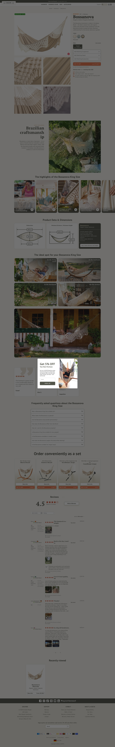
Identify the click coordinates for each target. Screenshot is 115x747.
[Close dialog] (76, 360)
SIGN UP (47, 383)
